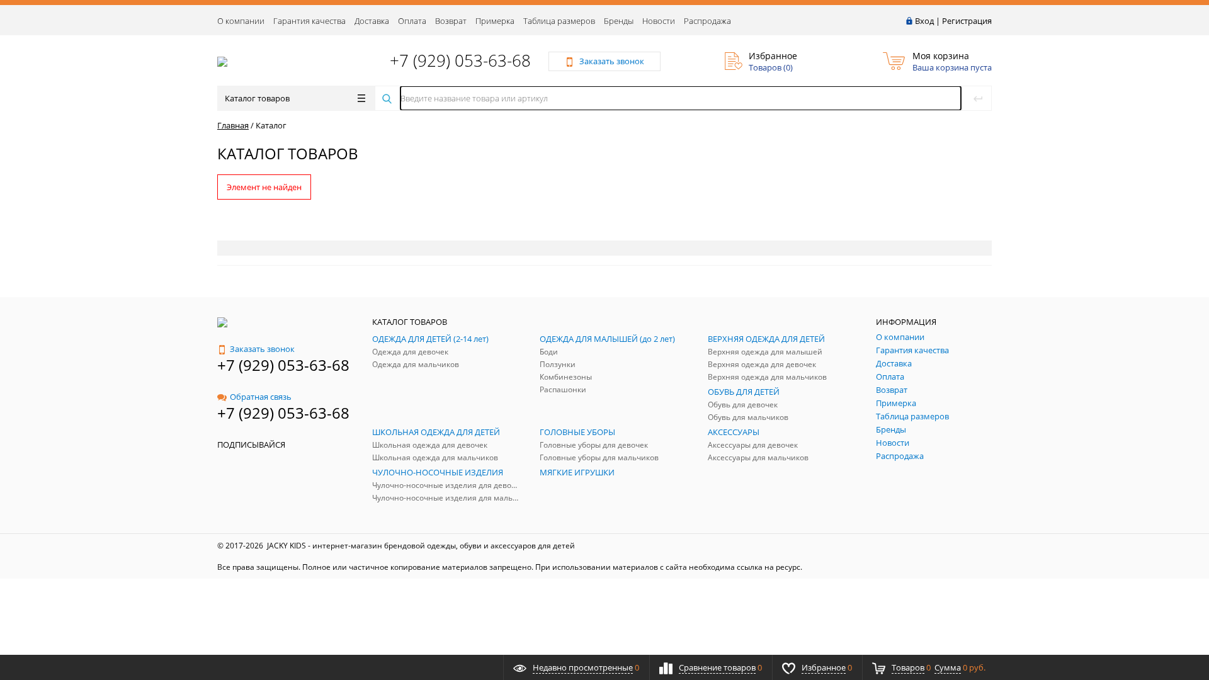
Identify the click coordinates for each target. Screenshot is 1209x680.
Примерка (494, 20)
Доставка (372, 20)
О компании (240, 20)
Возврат (451, 20)
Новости (658, 20)
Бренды (618, 20)
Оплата (412, 20)
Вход (924, 20)
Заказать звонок (262, 348)
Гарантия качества (309, 20)
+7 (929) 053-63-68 (460, 60)
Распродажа (707, 20)
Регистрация (967, 20)
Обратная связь (261, 396)
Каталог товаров (257, 98)
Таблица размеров (559, 20)
